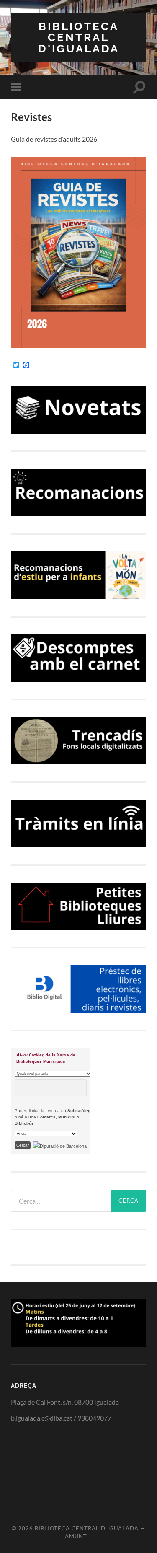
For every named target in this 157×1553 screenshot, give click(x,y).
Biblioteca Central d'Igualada (78, 37)
